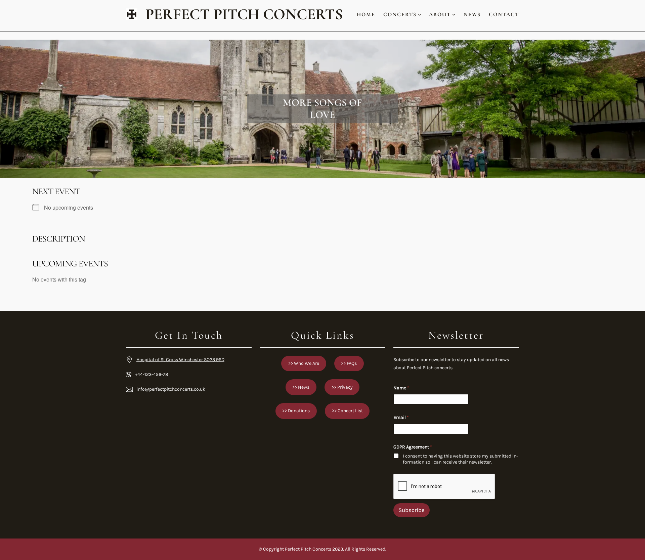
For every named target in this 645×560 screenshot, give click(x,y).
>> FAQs (349, 363)
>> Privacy (342, 387)
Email (401, 417)
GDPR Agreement (412, 447)
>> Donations (296, 411)
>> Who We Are (303, 363)
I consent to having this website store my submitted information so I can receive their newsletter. (460, 459)
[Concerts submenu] (419, 14)
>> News (300, 387)
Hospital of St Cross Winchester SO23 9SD (180, 359)
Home (366, 14)
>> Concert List (347, 411)
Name (401, 388)
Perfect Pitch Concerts (244, 14)
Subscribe (411, 510)
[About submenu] (454, 14)
